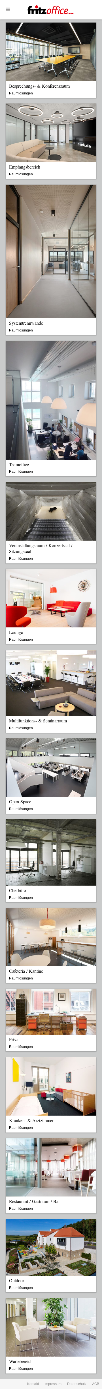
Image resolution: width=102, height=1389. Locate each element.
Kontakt (33, 1384)
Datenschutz (76, 1384)
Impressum (52, 1384)
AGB (95, 1384)
